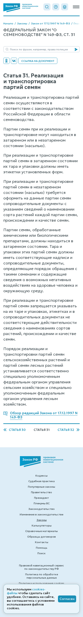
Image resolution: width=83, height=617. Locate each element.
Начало (8, 23)
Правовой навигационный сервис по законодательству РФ (41, 567)
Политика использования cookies (41, 583)
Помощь (41, 547)
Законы (22, 23)
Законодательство (41, 509)
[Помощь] (55, 6)
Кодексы (41, 475)
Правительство (41, 492)
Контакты (41, 542)
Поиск (41, 553)
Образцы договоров (41, 536)
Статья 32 (66, 430)
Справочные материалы (41, 531)
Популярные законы (41, 486)
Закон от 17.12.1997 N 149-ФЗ (50, 23)
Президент (41, 497)
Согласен (67, 599)
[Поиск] (46, 6)
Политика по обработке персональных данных (41, 576)
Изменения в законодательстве (41, 514)
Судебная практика (41, 481)
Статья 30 (17, 430)
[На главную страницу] (20, 7)
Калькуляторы (42, 525)
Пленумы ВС (42, 503)
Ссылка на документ (37, 61)
